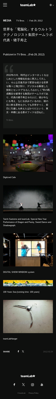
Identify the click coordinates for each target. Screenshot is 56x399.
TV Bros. (10, 120)
